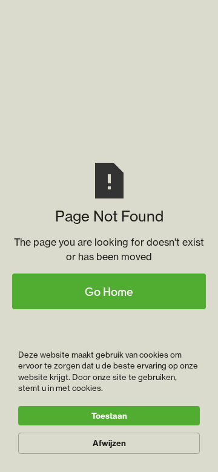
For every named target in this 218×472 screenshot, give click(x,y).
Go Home (109, 291)
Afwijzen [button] (109, 443)
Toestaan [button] (109, 416)
